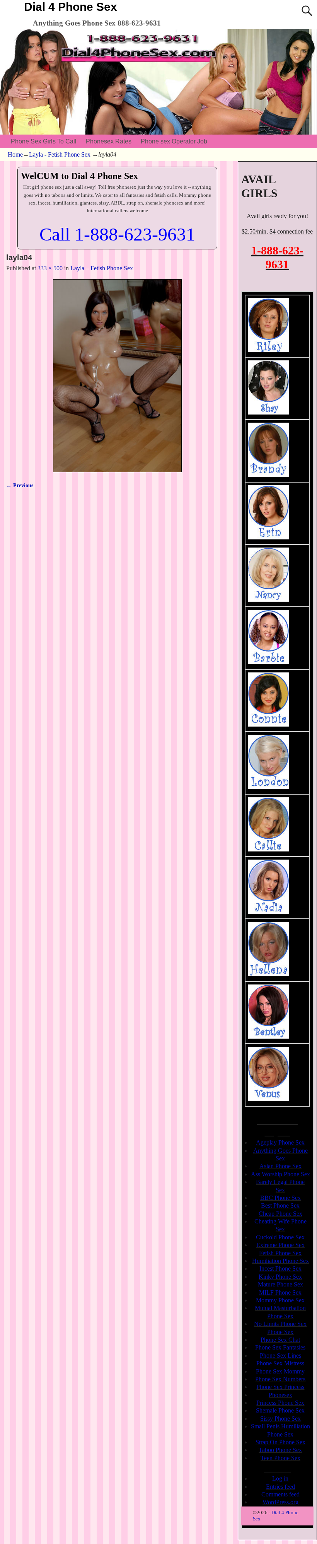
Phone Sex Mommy (280, 1371)
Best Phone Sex (280, 1205)
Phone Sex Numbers (280, 1379)
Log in (280, 1478)
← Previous (19, 485)
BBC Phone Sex (280, 1197)
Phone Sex (280, 1332)
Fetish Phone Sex (280, 1253)
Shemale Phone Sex (280, 1410)
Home (15, 154)
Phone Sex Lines (280, 1355)
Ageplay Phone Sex (280, 1142)
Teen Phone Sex (280, 1458)
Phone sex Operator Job (174, 141)
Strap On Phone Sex (280, 1442)
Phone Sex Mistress (280, 1363)
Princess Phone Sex (280, 1402)
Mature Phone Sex (280, 1284)
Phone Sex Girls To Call (44, 141)
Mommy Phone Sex (280, 1300)
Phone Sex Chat (280, 1339)
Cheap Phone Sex (280, 1213)
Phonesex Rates (108, 141)
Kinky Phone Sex (280, 1276)
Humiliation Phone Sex (280, 1260)
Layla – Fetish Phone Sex (101, 268)
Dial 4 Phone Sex (70, 6)
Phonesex (280, 1395)
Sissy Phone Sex (280, 1418)
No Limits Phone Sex (280, 1324)
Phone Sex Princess (280, 1387)
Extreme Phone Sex (280, 1245)
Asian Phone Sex (280, 1166)
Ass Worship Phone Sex (280, 1174)
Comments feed (280, 1494)
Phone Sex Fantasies (280, 1347)
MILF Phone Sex (280, 1292)
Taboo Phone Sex (280, 1450)
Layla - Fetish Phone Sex (59, 154)
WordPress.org (280, 1502)
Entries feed (280, 1486)
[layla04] (117, 375)
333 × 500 (50, 268)
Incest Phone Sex (280, 1268)
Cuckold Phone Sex (280, 1237)
